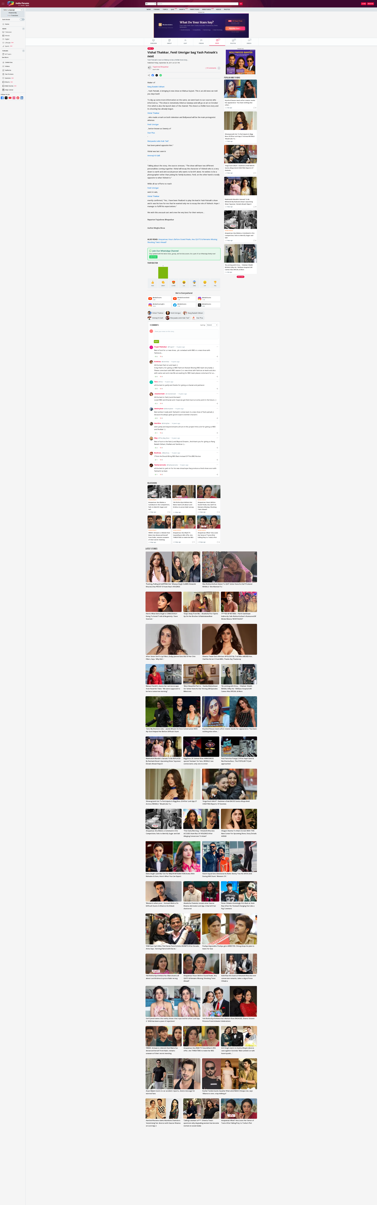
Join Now (153, 257)
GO (241, 4)
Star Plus (151, 133)
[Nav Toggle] (3, 3)
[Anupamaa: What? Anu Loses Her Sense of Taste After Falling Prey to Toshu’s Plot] (208, 522)
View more (240, 276)
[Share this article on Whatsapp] (160, 75)
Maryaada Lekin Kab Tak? (158, 141)
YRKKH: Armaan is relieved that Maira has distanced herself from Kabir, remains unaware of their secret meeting (159, 536)
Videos (7, 66)
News (4, 29)
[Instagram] (14, 97)
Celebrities (8, 62)
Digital (7, 39)
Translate (14, 15)
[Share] (217, 356)
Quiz (172, 9)
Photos (227, 9)
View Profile (156, 69)
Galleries (8, 70)
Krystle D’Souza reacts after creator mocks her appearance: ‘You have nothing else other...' (240, 102)
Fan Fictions (9, 74)
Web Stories (9, 86)
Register (370, 4)
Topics (165, 9)
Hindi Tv (150, 48)
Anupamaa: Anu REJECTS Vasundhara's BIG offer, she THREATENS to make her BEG (183, 535)
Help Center (9, 90)
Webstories (206, 9)
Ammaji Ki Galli (153, 155)
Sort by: (202, 325)
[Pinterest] (17, 97)
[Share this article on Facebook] (152, 75)
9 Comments (211, 68)
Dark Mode (6, 19)
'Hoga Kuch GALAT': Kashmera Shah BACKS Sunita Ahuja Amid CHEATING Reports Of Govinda (239, 168)
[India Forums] (18, 3)
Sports (7, 46)
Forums (5, 51)
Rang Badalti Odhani (155, 86)
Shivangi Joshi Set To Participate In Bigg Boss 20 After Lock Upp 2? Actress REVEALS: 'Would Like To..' (240, 136)
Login (364, 4)
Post (156, 341)
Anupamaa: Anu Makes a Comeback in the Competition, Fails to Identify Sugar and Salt (159, 505)
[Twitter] (6, 97)
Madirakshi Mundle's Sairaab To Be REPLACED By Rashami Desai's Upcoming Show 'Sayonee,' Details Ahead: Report (239, 201)
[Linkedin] (21, 97)
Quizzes (8, 78)
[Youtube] (10, 97)
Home (7, 24)
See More (5, 57)
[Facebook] (2, 97)
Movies (7, 36)
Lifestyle (8, 43)
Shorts (7, 82)
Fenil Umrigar (153, 124)
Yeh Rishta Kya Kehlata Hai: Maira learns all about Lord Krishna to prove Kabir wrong (183, 504)
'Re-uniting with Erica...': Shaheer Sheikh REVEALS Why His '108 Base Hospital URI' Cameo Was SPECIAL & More (239, 267)
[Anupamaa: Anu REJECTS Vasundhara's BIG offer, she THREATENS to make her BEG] (184, 522)
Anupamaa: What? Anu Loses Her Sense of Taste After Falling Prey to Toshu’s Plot (208, 535)
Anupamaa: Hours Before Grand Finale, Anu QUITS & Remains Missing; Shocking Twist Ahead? (207, 505)
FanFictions (194, 9)
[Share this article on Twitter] (156, 75)
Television (8, 32)
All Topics (8, 54)
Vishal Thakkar (153, 113)
